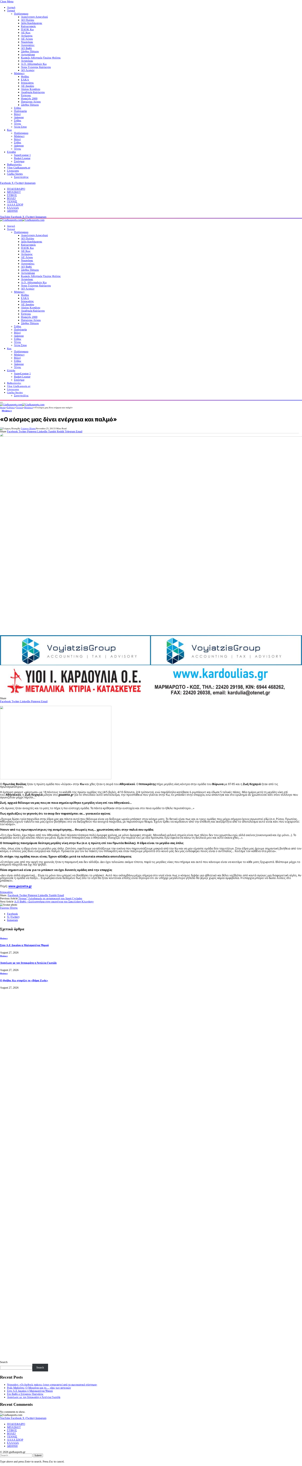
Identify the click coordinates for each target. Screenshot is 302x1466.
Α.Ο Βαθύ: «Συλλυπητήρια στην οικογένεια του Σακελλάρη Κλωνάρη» (54, 901)
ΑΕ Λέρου (27, 38)
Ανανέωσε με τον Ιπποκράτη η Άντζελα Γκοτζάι (28, 962)
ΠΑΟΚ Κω (27, 29)
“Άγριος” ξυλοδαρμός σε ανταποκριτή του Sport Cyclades (50, 898)
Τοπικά (11, 10)
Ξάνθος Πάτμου (30, 51)
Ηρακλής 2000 (29, 98)
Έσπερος (26, 95)
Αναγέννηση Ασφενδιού (34, 16)
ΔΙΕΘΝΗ (12, 210)
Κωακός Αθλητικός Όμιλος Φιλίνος (41, 57)
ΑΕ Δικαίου (27, 85)
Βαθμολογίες (14, 164)
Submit (38, 1455)
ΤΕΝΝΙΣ (12, 201)
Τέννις (17, 123)
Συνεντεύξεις (21, 177)
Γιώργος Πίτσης (28, 428)
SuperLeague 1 (22, 155)
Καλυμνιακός (28, 26)
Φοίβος (25, 76)
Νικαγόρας (27, 41)
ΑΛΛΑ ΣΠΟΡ (15, 204)
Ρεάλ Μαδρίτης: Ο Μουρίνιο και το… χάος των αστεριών (39, 1387)
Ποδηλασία (20, 111)
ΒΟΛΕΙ (11, 198)
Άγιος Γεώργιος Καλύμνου (36, 67)
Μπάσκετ (19, 73)
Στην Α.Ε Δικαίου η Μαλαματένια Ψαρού (24, 945)
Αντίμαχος (27, 35)
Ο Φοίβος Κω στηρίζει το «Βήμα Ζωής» (24, 980)
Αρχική (11, 7)
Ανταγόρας (27, 60)
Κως (9, 129)
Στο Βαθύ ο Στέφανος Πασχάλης (25, 1394)
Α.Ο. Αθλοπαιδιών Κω (34, 63)
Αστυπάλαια (28, 54)
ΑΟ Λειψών (27, 70)
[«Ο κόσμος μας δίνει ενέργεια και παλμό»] (151, 532)
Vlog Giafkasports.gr (18, 167)
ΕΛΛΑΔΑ (13, 207)
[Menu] (1, 402)
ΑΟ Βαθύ (26, 48)
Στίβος (17, 107)
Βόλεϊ (17, 114)
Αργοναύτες (27, 45)
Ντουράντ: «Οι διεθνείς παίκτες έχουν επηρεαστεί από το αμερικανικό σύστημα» (52, 1384)
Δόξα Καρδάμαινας (31, 23)
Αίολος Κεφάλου (30, 89)
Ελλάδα (11, 151)
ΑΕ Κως (25, 32)
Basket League (22, 158)
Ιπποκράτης (27, 82)
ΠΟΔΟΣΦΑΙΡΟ (16, 188)
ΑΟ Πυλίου (27, 19)
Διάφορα (19, 117)
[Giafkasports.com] (22, 219)
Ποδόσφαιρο (21, 13)
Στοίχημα (19, 161)
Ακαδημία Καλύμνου (33, 92)
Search (4, 1362)
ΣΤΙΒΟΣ (12, 195)
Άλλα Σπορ (20, 126)
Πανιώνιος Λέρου (31, 101)
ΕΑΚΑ (25, 79)
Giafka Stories (15, 173)
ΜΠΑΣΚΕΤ (14, 192)
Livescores (13, 170)
